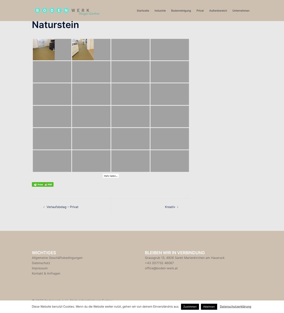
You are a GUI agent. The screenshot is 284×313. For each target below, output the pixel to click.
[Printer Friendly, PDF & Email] (43, 184)
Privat (200, 10)
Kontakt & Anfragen (46, 273)
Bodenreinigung (181, 10)
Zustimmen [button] (190, 306)
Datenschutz (41, 263)
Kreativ (170, 207)
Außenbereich (218, 10)
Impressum (40, 268)
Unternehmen (240, 10)
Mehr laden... (111, 175)
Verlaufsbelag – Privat (62, 207)
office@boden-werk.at (161, 268)
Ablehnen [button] (209, 306)
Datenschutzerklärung (235, 306)
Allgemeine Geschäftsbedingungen (57, 258)
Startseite (143, 10)
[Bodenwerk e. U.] (66, 10)
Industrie (160, 10)
